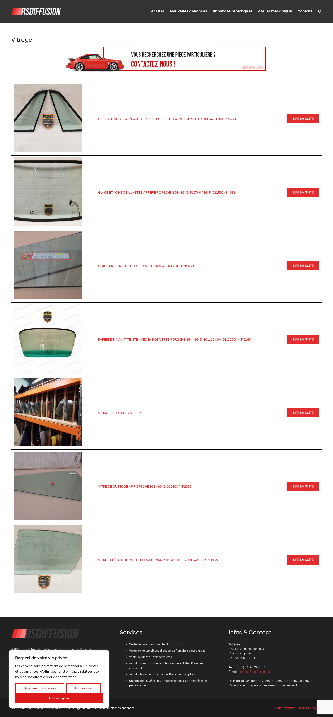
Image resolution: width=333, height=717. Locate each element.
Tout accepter (58, 698)
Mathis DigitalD (75, 708)
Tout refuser (84, 688)
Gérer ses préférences (40, 688)
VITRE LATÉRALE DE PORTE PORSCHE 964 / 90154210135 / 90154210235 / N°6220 (159, 560)
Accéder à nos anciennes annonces (111, 708)
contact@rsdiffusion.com (255, 671)
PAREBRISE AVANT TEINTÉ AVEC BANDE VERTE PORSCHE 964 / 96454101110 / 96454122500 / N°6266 (174, 339)
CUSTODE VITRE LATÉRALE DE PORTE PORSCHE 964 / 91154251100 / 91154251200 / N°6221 (167, 119)
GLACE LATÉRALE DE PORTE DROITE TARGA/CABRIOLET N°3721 (146, 266)
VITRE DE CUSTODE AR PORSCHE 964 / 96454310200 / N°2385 (144, 486)
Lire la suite (303, 119)
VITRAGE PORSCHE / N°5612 (119, 413)
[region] (59, 679)
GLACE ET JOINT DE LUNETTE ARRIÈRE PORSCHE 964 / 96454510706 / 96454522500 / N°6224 (167, 192)
